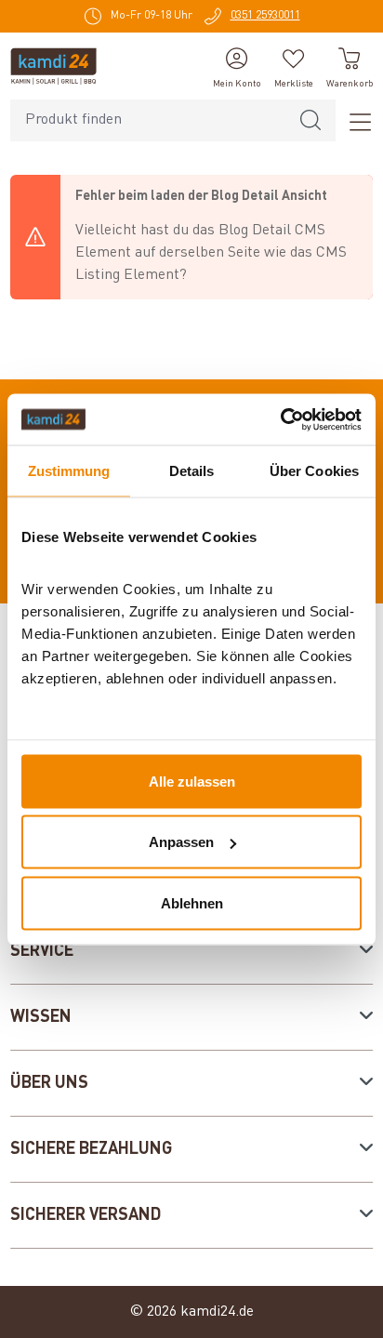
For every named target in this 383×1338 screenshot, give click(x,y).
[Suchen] (310, 120)
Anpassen (181, 842)
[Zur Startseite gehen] (53, 66)
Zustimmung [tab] (69, 471)
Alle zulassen (192, 780)
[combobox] (148, 120)
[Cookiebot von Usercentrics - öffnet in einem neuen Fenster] (280, 419)
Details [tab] (192, 471)
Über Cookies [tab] (314, 471)
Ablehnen (192, 902)
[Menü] (354, 120)
